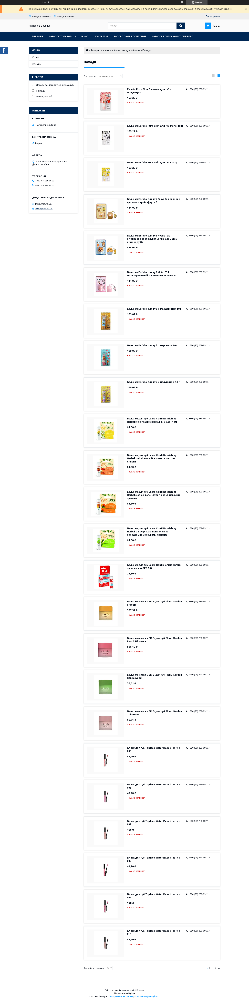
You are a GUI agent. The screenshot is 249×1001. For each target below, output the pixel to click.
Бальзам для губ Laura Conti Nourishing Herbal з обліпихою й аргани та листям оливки (152, 458)
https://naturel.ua (43, 203)
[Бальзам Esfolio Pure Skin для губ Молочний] (105, 138)
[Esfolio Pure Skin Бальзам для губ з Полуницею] (105, 101)
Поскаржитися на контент (121, 996)
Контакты (101, 36)
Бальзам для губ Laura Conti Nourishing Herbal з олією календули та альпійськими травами (153, 495)
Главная (37, 36)
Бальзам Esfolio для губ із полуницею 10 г (153, 382)
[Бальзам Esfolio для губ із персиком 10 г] (105, 357)
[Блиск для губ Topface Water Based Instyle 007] (105, 833)
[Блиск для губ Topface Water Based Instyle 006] (105, 796)
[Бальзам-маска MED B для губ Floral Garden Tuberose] (105, 723)
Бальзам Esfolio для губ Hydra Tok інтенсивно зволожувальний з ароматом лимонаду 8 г (152, 238)
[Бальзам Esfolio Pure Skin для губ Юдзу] (105, 174)
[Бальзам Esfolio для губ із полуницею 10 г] (105, 394)
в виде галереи (213, 76)
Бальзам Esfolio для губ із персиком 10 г (152, 345)
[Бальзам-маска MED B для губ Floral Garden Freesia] (105, 613)
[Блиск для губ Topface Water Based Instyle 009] (105, 906)
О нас (84, 36)
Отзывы (36, 64)
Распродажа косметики (130, 36)
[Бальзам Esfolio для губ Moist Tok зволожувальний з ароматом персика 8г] (105, 284)
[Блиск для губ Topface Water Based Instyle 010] (105, 943)
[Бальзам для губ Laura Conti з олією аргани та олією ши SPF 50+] (105, 577)
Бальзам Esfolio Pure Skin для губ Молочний (155, 126)
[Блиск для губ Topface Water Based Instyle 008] (105, 869)
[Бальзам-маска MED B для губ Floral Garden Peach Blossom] (105, 650)
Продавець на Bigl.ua (124, 993)
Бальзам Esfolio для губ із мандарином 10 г (154, 308)
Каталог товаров (60, 36)
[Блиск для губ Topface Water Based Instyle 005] (105, 760)
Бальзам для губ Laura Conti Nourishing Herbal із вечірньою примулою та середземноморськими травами (152, 531)
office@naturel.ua (44, 208)
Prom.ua (140, 990)
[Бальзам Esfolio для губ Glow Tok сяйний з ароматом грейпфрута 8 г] (105, 211)
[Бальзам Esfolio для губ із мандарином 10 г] (105, 321)
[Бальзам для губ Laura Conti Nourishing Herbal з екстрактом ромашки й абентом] (105, 430)
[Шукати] (181, 26)
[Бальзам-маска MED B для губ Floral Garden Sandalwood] (105, 686)
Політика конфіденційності (147, 996)
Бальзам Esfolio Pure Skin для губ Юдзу (152, 162)
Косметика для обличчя (127, 50)
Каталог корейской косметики (172, 36)
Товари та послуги (101, 50)
